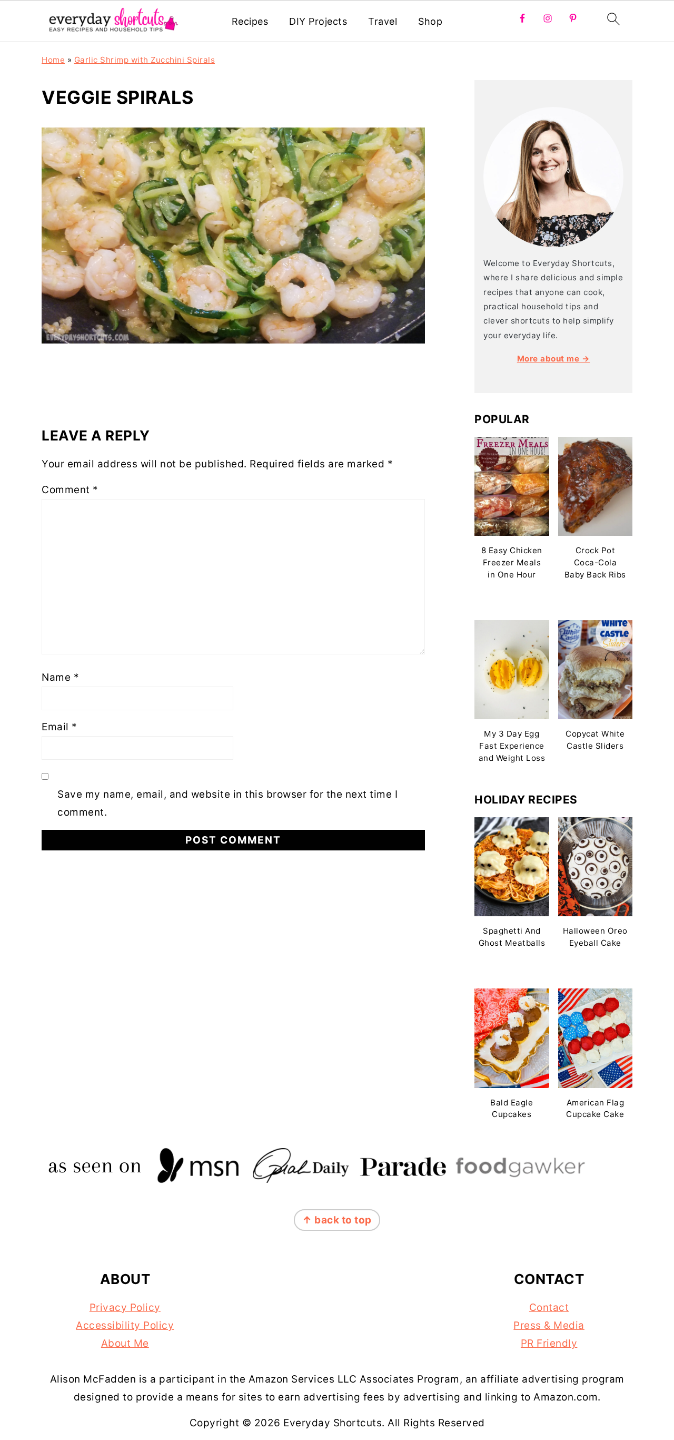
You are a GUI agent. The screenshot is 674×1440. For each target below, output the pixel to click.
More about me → (553, 359)
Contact (549, 1307)
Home (53, 60)
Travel (382, 21)
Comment (70, 490)
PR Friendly (549, 1343)
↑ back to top (337, 1220)
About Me (125, 1343)
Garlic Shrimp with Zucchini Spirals (144, 60)
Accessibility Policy (125, 1325)
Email (59, 727)
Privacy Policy (125, 1307)
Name (60, 677)
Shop (430, 21)
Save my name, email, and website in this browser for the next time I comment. (227, 803)
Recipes (250, 21)
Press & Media (548, 1325)
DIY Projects (318, 21)
